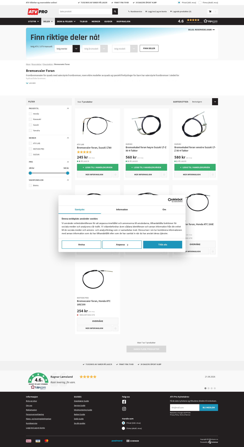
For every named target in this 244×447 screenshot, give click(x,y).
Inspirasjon (123, 21)
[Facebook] (145, 402)
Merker (96, 21)
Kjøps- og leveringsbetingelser (38, 418)
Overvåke (195, 244)
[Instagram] (145, 409)
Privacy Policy (174, 415)
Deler (46, 21)
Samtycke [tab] (80, 209)
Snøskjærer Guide (81, 401)
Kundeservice (136, 11)
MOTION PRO (38, 149)
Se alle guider (79, 423)
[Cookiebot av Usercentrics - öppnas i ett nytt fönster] (170, 200)
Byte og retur (31, 401)
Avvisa (81, 244)
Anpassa (120, 244)
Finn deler (149, 48)
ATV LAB (36, 143)
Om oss (29, 405)
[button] (197, 21)
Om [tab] (164, 209)
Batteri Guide (79, 414)
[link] (122, 381)
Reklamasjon (31, 410)
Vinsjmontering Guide (83, 410)
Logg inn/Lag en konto (157, 11)
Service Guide (79, 405)
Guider (108, 21)
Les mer (32, 83)
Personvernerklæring (35, 414)
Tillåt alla (162, 244)
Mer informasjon (94, 174)
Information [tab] (122, 209)
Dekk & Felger (65, 21)
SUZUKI (36, 154)
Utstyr (32, 21)
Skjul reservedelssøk (200, 29)
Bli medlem (209, 407)
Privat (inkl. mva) (189, 2)
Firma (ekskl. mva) (210, 2)
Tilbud (83, 21)
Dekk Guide (79, 418)
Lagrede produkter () (182, 11)
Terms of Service (185, 415)
